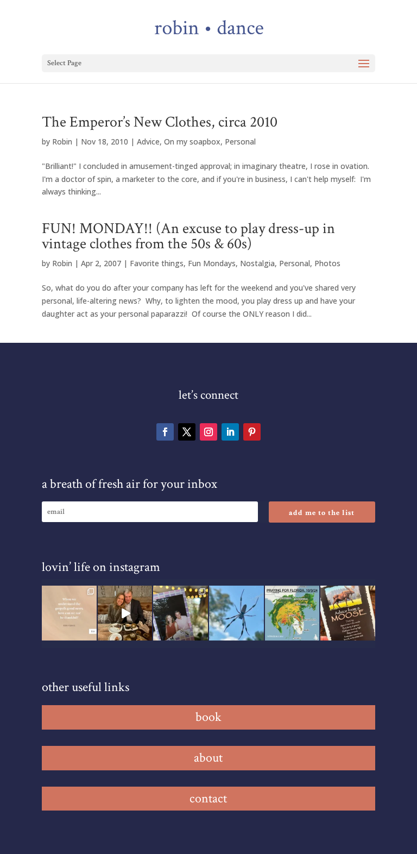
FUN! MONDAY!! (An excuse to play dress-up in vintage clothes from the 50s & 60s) (188, 236)
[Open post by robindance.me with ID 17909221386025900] (125, 613)
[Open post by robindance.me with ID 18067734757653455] (236, 613)
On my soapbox (192, 141)
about (208, 757)
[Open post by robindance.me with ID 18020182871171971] (347, 613)
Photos (327, 263)
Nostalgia (257, 263)
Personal (240, 141)
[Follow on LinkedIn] (230, 432)
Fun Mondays (212, 263)
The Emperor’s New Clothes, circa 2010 (159, 122)
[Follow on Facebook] (165, 432)
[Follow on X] (186, 432)
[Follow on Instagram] (208, 432)
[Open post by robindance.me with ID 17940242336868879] (292, 613)
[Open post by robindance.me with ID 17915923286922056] (180, 613)
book (208, 716)
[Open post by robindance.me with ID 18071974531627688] (69, 613)
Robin (62, 141)
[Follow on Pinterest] (252, 432)
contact (208, 798)
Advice (148, 141)
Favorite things (157, 263)
